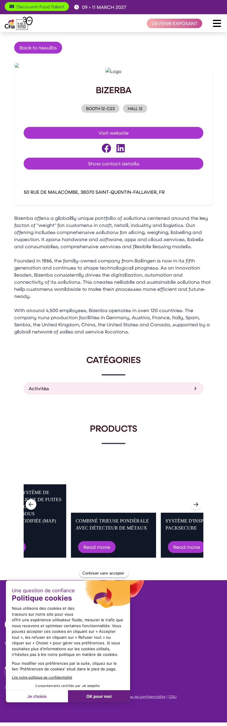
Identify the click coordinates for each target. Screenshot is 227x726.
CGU (172, 696)
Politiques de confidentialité (140, 696)
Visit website (113, 133)
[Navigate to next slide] (196, 504)
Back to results (38, 47)
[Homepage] (19, 23)
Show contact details (113, 163)
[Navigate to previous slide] (31, 504)
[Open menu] (217, 23)
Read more (96, 547)
